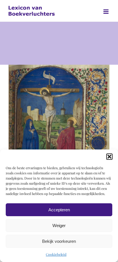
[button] (109, 156)
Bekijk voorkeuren (59, 241)
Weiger (59, 225)
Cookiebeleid (56, 254)
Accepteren (59, 209)
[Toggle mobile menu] (106, 12)
